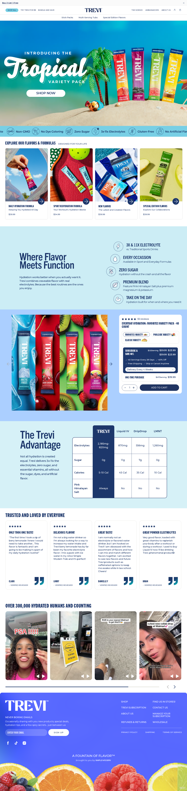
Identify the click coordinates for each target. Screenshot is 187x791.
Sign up (58, 732)
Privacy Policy (129, 732)
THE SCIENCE (137, 10)
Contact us (160, 707)
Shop (124, 701)
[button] (180, 10)
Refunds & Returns (133, 722)
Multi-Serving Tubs (88, 17)
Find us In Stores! (164, 701)
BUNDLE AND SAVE (46, 10)
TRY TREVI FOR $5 (28, 10)
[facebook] (8, 743)
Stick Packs (67, 17)
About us (127, 713)
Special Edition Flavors (114, 17)
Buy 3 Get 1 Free (10, 3)
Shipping (150, 732)
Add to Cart (159, 387)
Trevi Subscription (133, 707)
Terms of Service (172, 732)
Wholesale (160, 722)
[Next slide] (174, 687)
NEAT (183, 788)
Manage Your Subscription (161, 715)
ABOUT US (166, 10)
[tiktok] (16, 743)
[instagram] (24, 743)
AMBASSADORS (152, 10)
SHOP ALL (12, 10)
